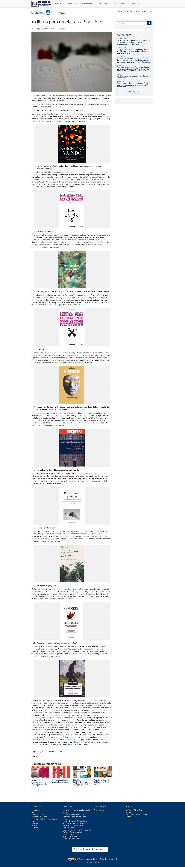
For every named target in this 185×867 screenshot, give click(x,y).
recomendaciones (52, 752)
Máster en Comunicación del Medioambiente (73, 827)
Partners (34, 821)
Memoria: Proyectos (38, 814)
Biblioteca (136, 4)
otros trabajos (96, 727)
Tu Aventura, (85, 742)
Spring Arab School (70, 836)
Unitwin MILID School (70, 834)
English (150, 11)
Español (144, 11)
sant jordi (40, 752)
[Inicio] (41, 4)
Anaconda (96, 862)
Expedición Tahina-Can (71, 740)
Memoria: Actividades (39, 817)
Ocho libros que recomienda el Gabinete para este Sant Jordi (39, 783)
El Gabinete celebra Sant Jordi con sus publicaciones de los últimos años (81, 783)
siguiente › (136, 92)
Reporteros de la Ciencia (79, 744)
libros (62, 752)
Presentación (36, 810)
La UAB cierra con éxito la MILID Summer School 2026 (133, 77)
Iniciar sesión (128, 11)
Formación (59, 4)
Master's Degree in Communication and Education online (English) (75, 822)
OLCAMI (128, 812)
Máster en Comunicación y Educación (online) (76, 811)
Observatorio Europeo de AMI (136, 814)
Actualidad (35, 823)
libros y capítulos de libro (79, 727)
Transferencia (87, 4)
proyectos (38, 732)
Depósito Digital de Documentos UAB (45, 819)
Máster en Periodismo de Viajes (74, 814)
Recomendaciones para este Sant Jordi (60, 781)
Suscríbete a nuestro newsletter (90, 849)
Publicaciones (103, 4)
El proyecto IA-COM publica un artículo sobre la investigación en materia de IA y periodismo (133, 85)
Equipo (33, 812)
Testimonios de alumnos (72, 839)
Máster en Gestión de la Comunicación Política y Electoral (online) (77, 831)
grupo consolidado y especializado (90, 701)
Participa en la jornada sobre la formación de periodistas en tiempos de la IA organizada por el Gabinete (133, 42)
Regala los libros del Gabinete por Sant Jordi (102, 782)
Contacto (34, 828)
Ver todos (129, 817)
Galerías (34, 825)
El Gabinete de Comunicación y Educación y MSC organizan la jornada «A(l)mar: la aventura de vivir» (134, 51)
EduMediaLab (120, 4)
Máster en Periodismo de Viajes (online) (74, 818)
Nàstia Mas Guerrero (47, 29)
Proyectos (73, 4)
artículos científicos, (61, 727)
